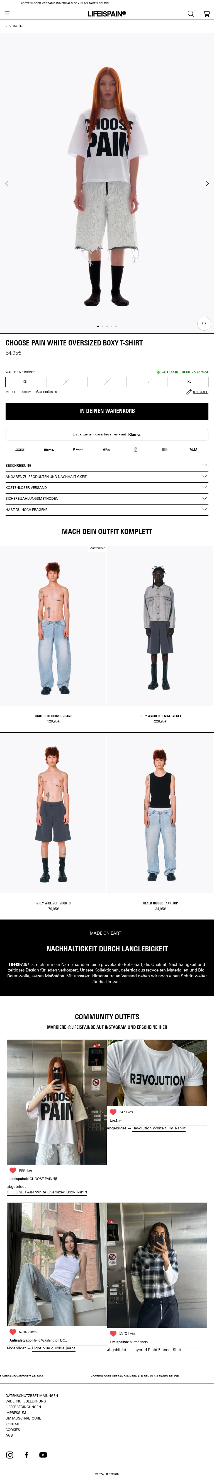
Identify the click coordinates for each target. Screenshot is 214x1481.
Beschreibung (18, 466)
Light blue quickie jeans (54, 1348)
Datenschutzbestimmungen (32, 1396)
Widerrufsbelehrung (26, 1401)
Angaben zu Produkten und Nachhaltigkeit (46, 477)
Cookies (13, 1430)
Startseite (14, 26)
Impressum (16, 1413)
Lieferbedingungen (23, 1407)
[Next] (206, 183)
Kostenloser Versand (26, 488)
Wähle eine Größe (20, 372)
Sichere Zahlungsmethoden (32, 499)
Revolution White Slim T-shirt (159, 1128)
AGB (9, 1435)
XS (25, 381)
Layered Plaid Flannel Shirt (156, 1350)
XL (189, 381)
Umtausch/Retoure (23, 1418)
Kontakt (13, 1424)
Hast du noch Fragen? (26, 510)
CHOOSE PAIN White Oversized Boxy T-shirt (47, 1192)
